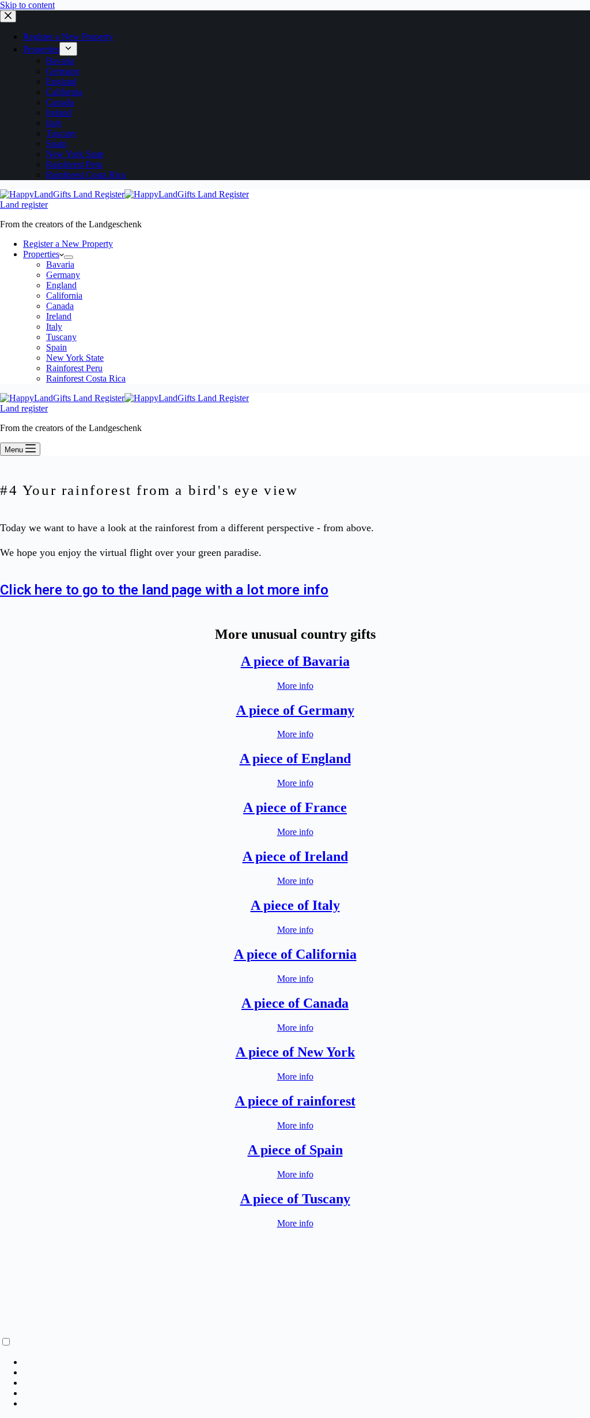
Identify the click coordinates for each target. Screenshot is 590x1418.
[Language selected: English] (295, 1372)
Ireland (58, 316)
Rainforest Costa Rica (86, 378)
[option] (306, 1362)
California (64, 295)
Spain (56, 347)
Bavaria (60, 264)
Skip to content (27, 5)
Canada (60, 306)
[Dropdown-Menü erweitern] (68, 257)
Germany (63, 275)
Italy (54, 326)
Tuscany (61, 337)
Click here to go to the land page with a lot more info (164, 590)
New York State (75, 358)
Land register (24, 204)
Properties (41, 254)
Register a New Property (68, 244)
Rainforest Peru (74, 368)
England (61, 285)
